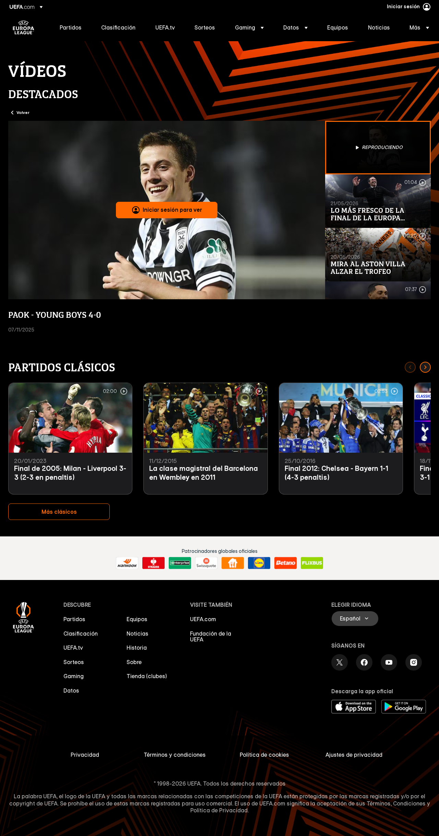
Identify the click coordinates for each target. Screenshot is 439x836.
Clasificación (80, 633)
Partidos (74, 619)
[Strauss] (153, 563)
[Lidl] (259, 563)
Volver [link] (22, 112)
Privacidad (85, 755)
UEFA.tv (73, 648)
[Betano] (285, 563)
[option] (378, 147)
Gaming (73, 676)
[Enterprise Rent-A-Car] (180, 563)
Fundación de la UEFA (210, 636)
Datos (71, 690)
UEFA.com (203, 619)
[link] (70, 27)
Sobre (134, 662)
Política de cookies (264, 755)
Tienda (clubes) (147, 676)
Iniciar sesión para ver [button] (172, 210)
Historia (137, 648)
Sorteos (73, 662)
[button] (249, 27)
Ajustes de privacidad (353, 755)
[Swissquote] (206, 563)
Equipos (137, 619)
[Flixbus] (312, 563)
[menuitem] (71, 27)
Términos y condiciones (175, 755)
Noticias (138, 633)
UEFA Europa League (23, 27)
